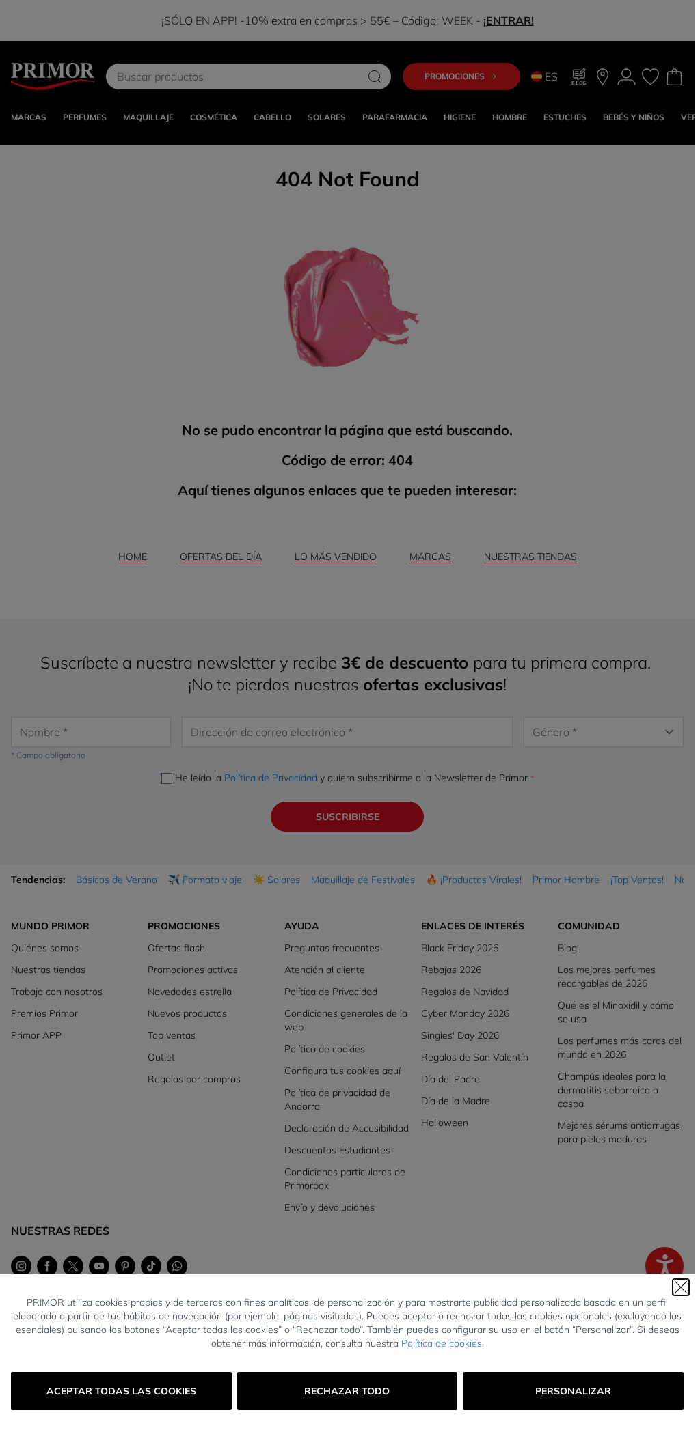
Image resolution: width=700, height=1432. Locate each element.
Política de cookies (441, 1343)
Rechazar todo (347, 1391)
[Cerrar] (681, 1287)
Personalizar (573, 1391)
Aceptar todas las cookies (121, 1391)
